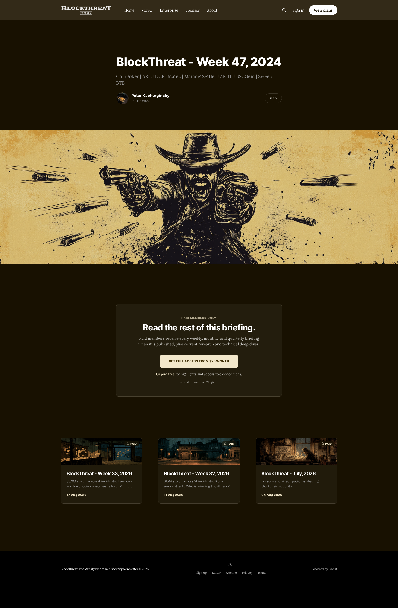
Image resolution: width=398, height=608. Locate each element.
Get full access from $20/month (199, 361)
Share (273, 98)
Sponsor (193, 10)
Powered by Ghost (324, 569)
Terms (262, 573)
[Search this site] (284, 10)
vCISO (147, 10)
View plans (323, 10)
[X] (230, 564)
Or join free (165, 374)
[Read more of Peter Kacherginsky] (122, 98)
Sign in (298, 10)
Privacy (247, 573)
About (212, 10)
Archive (231, 573)
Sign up (201, 573)
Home (129, 10)
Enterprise (169, 10)
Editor (216, 573)
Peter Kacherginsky (150, 95)
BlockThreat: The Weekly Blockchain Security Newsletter (99, 569)
